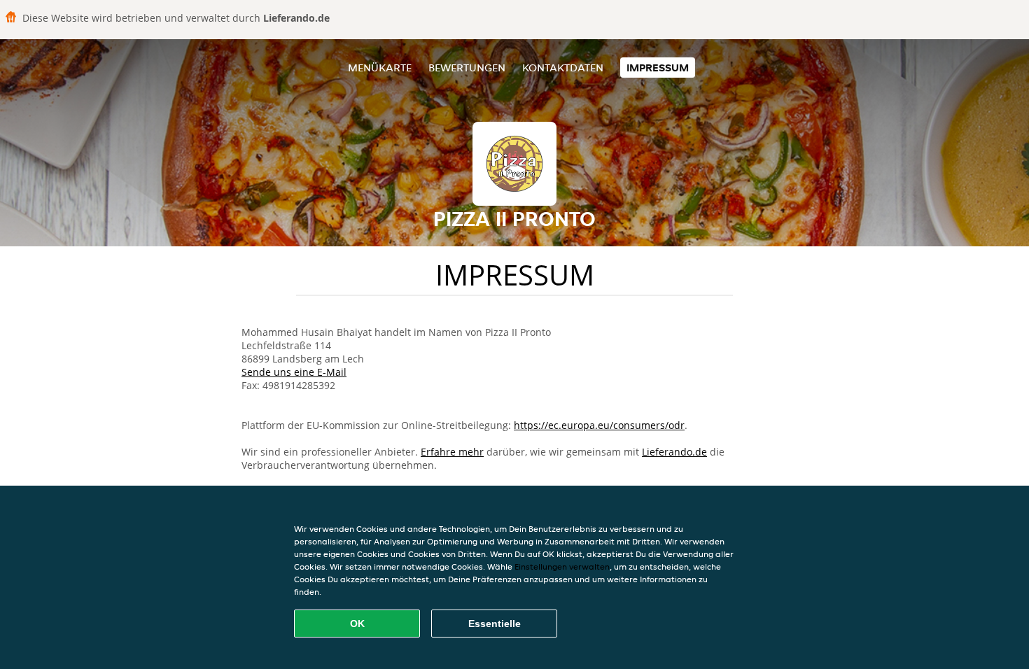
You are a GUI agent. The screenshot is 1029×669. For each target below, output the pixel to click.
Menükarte (380, 67)
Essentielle (494, 623)
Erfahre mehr (452, 451)
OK (357, 623)
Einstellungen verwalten (562, 566)
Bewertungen (466, 67)
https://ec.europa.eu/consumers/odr (599, 425)
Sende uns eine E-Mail (293, 372)
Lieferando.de (674, 451)
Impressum (657, 67)
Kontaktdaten (562, 67)
